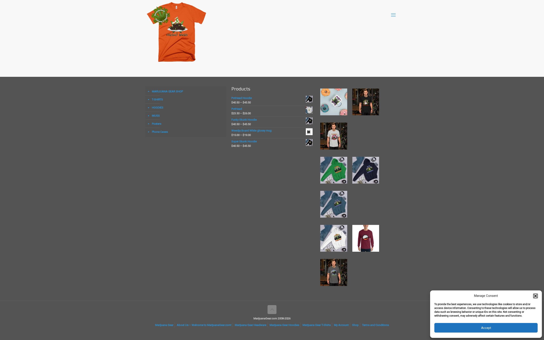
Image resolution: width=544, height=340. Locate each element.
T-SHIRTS (157, 99)
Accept (486, 328)
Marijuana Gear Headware (250, 325)
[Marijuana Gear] (161, 15)
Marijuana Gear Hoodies (284, 325)
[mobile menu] (393, 15)
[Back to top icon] (272, 309)
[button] (535, 296)
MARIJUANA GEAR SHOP (167, 91)
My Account (341, 325)
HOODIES (157, 107)
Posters (156, 123)
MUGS (156, 115)
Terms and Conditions (375, 325)
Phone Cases (160, 131)
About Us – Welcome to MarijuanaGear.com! (204, 325)
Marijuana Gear (164, 325)
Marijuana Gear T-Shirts (317, 325)
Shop (355, 325)
